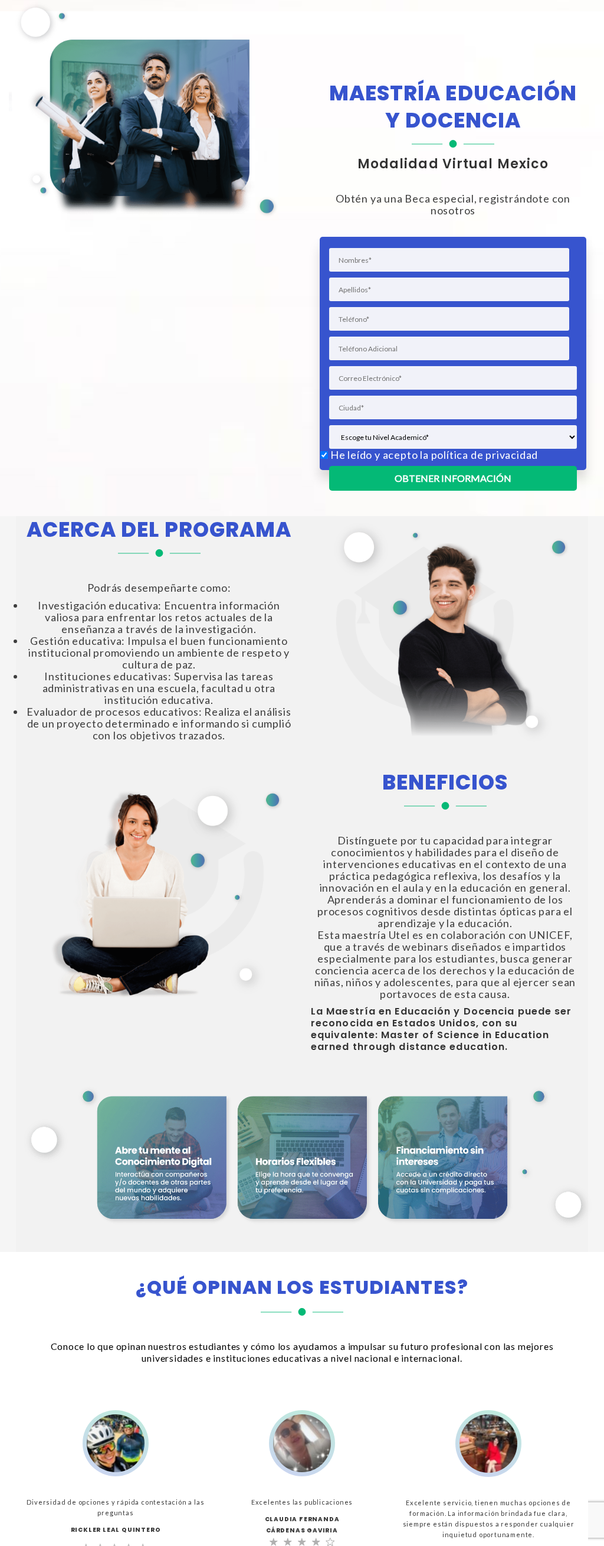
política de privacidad (485, 454)
